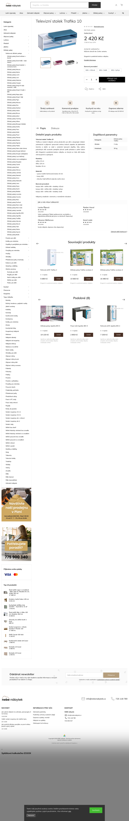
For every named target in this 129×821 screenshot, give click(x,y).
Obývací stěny (10, 356)
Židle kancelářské (11, 480)
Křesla (8, 325)
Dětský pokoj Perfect (14, 202)
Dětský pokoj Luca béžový (15, 156)
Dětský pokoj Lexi (13, 77)
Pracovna (7, 290)
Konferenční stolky (12, 316)
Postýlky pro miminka (12, 250)
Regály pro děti (12, 275)
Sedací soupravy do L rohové (15, 418)
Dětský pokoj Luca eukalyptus (17, 159)
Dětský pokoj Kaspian (14, 162)
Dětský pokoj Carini (13, 164)
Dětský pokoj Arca (13, 178)
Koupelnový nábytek (12, 331)
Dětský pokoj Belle (13, 235)
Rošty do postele (11, 409)
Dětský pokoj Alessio (14, 221)
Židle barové (10, 477)
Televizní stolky (11, 458)
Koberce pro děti (11, 263)
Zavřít (120, 95)
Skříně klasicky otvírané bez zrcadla (17, 430)
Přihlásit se (111, 675)
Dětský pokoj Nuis (13, 167)
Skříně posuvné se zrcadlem (15, 440)
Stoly (7, 452)
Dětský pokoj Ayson (13, 232)
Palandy (8, 368)
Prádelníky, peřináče (12, 390)
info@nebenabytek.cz (96, 698)
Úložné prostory (11, 269)
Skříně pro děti (12, 280)
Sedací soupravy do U (13, 421)
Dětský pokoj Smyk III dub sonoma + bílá (15, 86)
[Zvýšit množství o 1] (96, 79)
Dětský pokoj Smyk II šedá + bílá (16, 91)
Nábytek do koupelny (12, 340)
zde (69, 811)
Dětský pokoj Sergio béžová (16, 151)
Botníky (8, 300)
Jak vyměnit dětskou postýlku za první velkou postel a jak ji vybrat (16, 725)
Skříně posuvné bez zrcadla (15, 437)
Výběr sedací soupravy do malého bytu (14, 719)
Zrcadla (8, 471)
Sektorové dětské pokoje (14, 53)
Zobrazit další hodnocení (118, 232)
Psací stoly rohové (12, 402)
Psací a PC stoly (11, 399)
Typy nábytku (8, 297)
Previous (37, 243)
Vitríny (8, 468)
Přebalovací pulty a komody (15, 260)
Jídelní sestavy (10, 306)
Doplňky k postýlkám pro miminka (17, 244)
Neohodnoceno (99, 26)
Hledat (94, 5)
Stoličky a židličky (11, 449)
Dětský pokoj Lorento (14, 194)
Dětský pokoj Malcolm (14, 181)
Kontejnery (9, 319)
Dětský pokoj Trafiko (14, 218)
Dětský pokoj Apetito (14, 216)
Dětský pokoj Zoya (13, 186)
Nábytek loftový (11, 344)
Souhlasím (96, 810)
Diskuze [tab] (55, 128)
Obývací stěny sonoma (13, 365)
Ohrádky (8, 257)
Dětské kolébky (11, 247)
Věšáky (8, 464)
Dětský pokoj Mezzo (13, 69)
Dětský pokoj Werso (13, 170)
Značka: (88, 33)
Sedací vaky (9, 424)
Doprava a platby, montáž (41, 717)
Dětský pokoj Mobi (13, 132)
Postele (8, 378)
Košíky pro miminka (12, 322)
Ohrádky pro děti (11, 353)
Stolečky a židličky (11, 266)
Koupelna (7, 294)
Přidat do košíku (112, 80)
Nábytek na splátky (39, 720)
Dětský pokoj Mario (13, 72)
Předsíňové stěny (11, 396)
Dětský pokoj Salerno (14, 80)
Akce (5, 30)
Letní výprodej (8, 26)
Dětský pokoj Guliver (14, 108)
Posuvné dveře (10, 387)
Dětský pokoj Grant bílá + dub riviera (17, 61)
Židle (7, 474)
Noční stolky (10, 350)
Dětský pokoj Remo (13, 140)
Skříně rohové (10, 443)
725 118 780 (121, 698)
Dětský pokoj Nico (13, 200)
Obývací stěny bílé (12, 362)
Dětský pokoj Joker (13, 116)
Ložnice (6, 40)
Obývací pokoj (8, 36)
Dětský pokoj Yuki (13, 226)
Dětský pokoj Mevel (13, 224)
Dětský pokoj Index (13, 110)
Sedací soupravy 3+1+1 (13, 412)
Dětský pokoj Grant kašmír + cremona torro (16, 66)
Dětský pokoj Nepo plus (15, 94)
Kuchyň (6, 287)
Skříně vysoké (10, 446)
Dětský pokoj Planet (13, 137)
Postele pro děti (11, 238)
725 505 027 (68, 721)
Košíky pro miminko (12, 241)
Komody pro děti (12, 272)
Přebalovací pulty (11, 393)
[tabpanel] (52, 266)
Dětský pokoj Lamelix (14, 210)
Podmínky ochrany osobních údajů (44, 715)
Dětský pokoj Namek (14, 175)
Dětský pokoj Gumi (13, 189)
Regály (8, 406)
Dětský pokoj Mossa (13, 102)
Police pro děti (12, 283)
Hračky (8, 253)
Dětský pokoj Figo (13, 100)
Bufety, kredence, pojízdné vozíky (16, 303)
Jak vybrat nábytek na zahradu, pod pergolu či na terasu (16, 713)
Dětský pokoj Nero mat (14, 205)
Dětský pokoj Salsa (13, 229)
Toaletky (8, 461)
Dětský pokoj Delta (13, 127)
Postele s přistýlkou (12, 381)
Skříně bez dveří (11, 427)
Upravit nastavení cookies (64, 740)
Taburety (8, 455)
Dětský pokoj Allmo (13, 121)
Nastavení (31, 815)
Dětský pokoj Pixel (13, 135)
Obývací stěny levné (12, 359)
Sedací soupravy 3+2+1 (13, 415)
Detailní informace (90, 60)
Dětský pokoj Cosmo (14, 197)
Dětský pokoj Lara (13, 183)
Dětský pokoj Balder (13, 191)
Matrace (8, 334)
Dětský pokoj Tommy (14, 119)
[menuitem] (11, 13)
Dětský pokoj (8, 50)
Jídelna (6, 47)
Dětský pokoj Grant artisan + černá (16, 57)
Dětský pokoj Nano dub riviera (17, 148)
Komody (8, 313)
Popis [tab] (43, 128)
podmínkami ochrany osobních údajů (108, 679)
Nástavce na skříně (12, 347)
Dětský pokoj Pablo (13, 146)
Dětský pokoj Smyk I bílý (15, 97)
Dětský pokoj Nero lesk (14, 208)
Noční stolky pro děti (13, 277)
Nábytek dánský (11, 337)
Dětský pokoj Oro (13, 105)
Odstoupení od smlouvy (40, 723)
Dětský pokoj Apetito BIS (15, 213)
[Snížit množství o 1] (86, 79)
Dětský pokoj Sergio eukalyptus (17, 154)
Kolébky (8, 309)
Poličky (8, 375)
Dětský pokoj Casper (14, 83)
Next (126, 243)
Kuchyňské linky (11, 328)
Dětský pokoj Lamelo (14, 173)
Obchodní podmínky (39, 712)
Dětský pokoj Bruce (13, 113)
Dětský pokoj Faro (13, 129)
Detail (58, 279)
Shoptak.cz (74, 743)
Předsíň (6, 43)
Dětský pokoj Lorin (13, 75)
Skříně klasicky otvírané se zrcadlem (17, 433)
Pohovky (8, 371)
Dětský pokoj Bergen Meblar (16, 124)
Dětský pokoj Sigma (13, 143)
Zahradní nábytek (10, 33)
